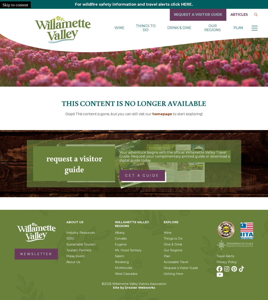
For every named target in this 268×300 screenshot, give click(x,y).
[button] (254, 28)
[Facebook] (219, 270)
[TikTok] (242, 270)
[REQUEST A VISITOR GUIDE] (198, 19)
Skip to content (15, 5)
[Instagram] (227, 270)
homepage (162, 114)
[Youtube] (220, 276)
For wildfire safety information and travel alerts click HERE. (134, 4)
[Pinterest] (234, 270)
